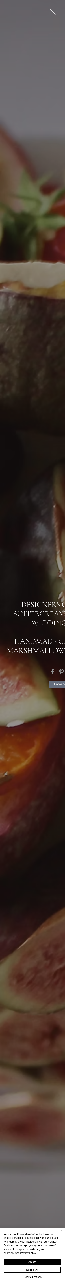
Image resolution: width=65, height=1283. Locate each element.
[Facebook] (52, 671)
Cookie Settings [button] (33, 1277)
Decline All (32, 1269)
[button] (52, 12)
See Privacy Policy (25, 1253)
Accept (32, 1261)
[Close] (60, 1233)
